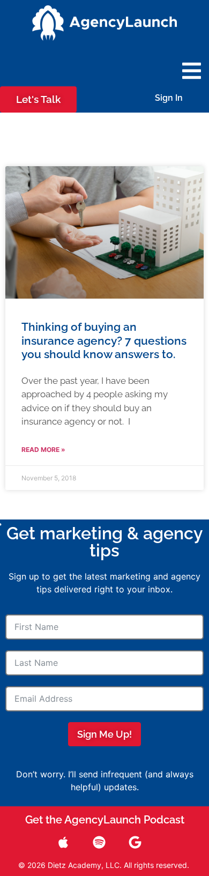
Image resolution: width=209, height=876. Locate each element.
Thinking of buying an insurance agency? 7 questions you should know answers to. (103, 340)
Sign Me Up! (104, 734)
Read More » (43, 450)
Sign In (169, 98)
